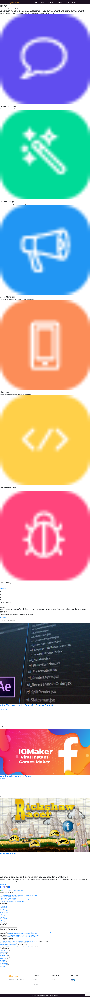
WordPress (2, 778)
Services (50, 2)
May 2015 (2, 915)
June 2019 (2, 909)
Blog (67, 2)
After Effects (3, 707)
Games (1, 856)
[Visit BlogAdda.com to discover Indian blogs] (11, 890)
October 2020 (3, 907)
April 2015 (2, 917)
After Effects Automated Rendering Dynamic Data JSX (27, 705)
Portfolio (59, 2)
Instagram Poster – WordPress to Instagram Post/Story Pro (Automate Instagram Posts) (34, 932)
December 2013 (4, 920)
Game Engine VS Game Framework (8, 898)
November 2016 (4, 911)
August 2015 (3, 914)
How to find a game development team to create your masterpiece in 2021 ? (19, 895)
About (43, 2)
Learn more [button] (3, 588)
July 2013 (2, 922)
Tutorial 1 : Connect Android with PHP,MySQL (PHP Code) (22, 933)
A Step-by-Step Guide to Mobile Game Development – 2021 (15, 900)
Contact (74, 2)
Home (36, 2)
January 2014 (3, 918)
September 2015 (4, 912)
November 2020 (4, 906)
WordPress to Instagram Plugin (15, 776)
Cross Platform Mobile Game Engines (9, 896)
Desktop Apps (3, 709)
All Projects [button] (3, 617)
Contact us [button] (3, 884)
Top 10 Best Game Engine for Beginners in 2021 (12, 901)
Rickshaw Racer (8, 853)
